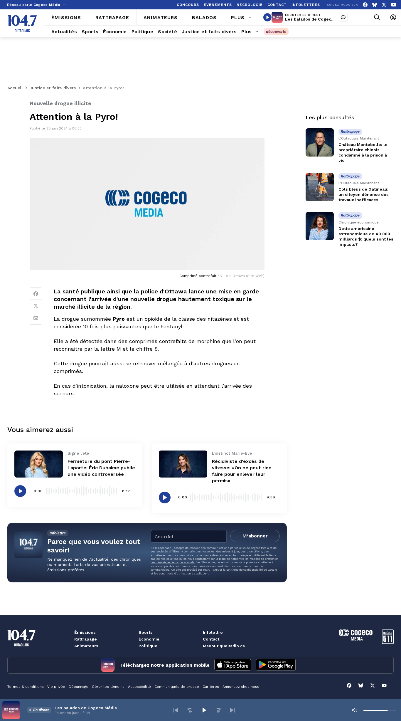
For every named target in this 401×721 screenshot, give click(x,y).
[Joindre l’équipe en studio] (343, 17)
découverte (276, 31)
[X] (384, 5)
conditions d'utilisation (175, 573)
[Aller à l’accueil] (22, 23)
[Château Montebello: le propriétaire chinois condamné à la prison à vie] (320, 142)
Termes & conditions (25, 687)
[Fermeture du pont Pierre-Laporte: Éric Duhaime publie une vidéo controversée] (38, 464)
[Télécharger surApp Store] (232, 665)
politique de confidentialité (244, 569)
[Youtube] (393, 5)
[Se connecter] (393, 17)
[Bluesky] (374, 5)
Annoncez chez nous (241, 687)
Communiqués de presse (176, 687)
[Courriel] (36, 318)
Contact (211, 639)
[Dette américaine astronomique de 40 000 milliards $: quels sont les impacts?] (320, 226)
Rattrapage (85, 639)
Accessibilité (139, 687)
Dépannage (78, 687)
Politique (148, 645)
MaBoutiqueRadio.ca (224, 645)
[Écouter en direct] (267, 17)
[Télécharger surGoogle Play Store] (276, 665)
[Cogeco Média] (356, 639)
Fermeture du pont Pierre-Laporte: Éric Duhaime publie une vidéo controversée (101, 467)
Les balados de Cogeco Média (316, 19)
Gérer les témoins (108, 687)
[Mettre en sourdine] (355, 710)
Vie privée (56, 687)
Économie (149, 639)
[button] (176, 710)
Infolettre (213, 632)
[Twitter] (36, 306)
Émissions (85, 632)
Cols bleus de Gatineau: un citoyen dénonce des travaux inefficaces (363, 194)
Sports (146, 632)
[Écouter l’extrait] (20, 491)
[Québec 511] (388, 642)
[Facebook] (365, 5)
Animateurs (86, 645)
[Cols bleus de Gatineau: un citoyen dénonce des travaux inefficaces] (320, 187)
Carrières (211, 687)
